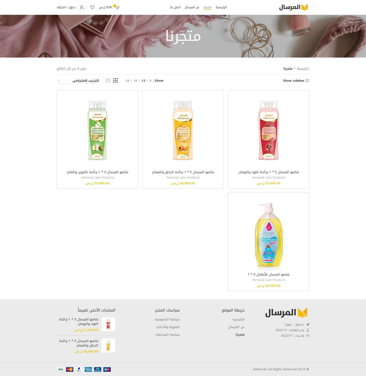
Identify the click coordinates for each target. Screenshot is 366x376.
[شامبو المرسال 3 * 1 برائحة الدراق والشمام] (183, 131)
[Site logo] (293, 7)
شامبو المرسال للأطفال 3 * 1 (269, 274)
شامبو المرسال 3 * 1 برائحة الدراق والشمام (183, 172)
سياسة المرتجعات (167, 334)
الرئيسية (303, 68)
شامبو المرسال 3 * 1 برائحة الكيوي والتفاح (97, 172)
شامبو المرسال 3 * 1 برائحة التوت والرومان (268, 172)
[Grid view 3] (115, 81)
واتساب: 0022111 (292, 336)
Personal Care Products (268, 177)
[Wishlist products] (92, 7)
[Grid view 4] (107, 81)
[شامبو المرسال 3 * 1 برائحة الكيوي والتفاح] (97, 131)
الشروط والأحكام (168, 327)
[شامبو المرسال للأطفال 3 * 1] (268, 233)
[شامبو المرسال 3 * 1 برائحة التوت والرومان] (268, 131)
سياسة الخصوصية (167, 319)
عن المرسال (236, 327)
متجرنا (240, 334)
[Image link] (286, 313)
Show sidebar (293, 81)
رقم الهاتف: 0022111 (290, 330)
